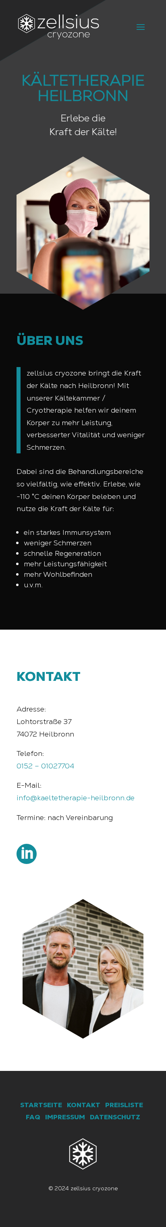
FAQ (33, 1117)
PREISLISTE (124, 1105)
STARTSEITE (41, 1105)
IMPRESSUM (65, 1117)
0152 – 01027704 (45, 765)
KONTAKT (83, 1105)
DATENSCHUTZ (115, 1117)
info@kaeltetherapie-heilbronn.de (76, 797)
